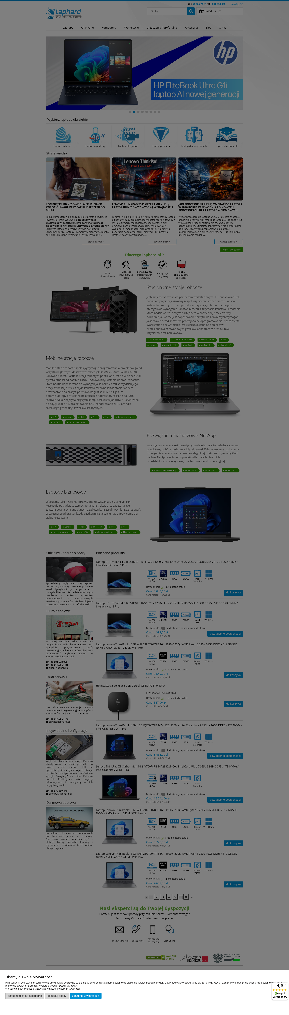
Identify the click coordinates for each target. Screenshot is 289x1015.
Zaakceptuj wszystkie (85, 995)
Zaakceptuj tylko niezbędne (25, 995)
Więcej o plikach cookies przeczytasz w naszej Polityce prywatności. (42, 988)
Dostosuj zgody (56, 995)
